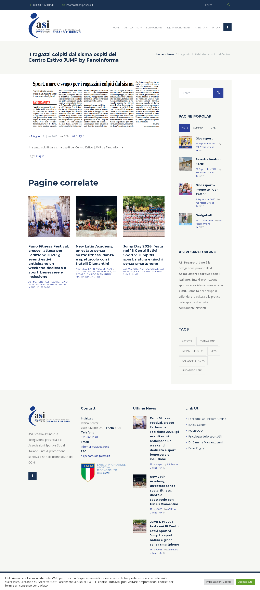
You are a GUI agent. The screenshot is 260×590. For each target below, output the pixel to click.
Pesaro (45, 287)
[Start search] (229, 4)
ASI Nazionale (101, 271)
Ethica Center (197, 425)
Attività (200, 27)
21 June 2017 (50, 136)
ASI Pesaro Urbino (205, 147)
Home (116, 27)
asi (111, 269)
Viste (184, 127)
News (170, 54)
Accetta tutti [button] (245, 582)
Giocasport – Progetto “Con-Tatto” (208, 189)
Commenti (199, 127)
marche (33, 287)
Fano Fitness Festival (43, 284)
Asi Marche (36, 282)
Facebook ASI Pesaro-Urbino (207, 419)
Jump (135, 274)
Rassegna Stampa (193, 360)
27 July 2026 (156, 509)
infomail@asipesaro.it (95, 446)
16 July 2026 (156, 549)
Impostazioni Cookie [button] (218, 582)
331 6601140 (89, 437)
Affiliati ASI (132, 27)
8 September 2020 (205, 199)
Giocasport (204, 138)
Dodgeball (204, 215)
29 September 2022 (206, 169)
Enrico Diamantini (99, 274)
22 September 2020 (206, 143)
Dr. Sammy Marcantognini (205, 442)
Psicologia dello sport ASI (205, 436)
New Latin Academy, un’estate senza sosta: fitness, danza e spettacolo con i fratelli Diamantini (95, 255)
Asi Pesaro (52, 282)
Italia (63, 284)
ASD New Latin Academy (92, 269)
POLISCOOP (196, 430)
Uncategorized (192, 370)
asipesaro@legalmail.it (95, 456)
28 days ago (156, 464)
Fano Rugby (196, 448)
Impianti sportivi (192, 351)
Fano (64, 282)
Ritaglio (35, 136)
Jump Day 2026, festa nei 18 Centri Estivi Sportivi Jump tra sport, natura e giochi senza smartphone (143, 255)
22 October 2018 (204, 220)
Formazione (154, 27)
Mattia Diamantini (88, 277)
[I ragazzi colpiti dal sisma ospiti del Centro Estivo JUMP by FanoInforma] (96, 104)
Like (213, 127)
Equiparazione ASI (178, 27)
